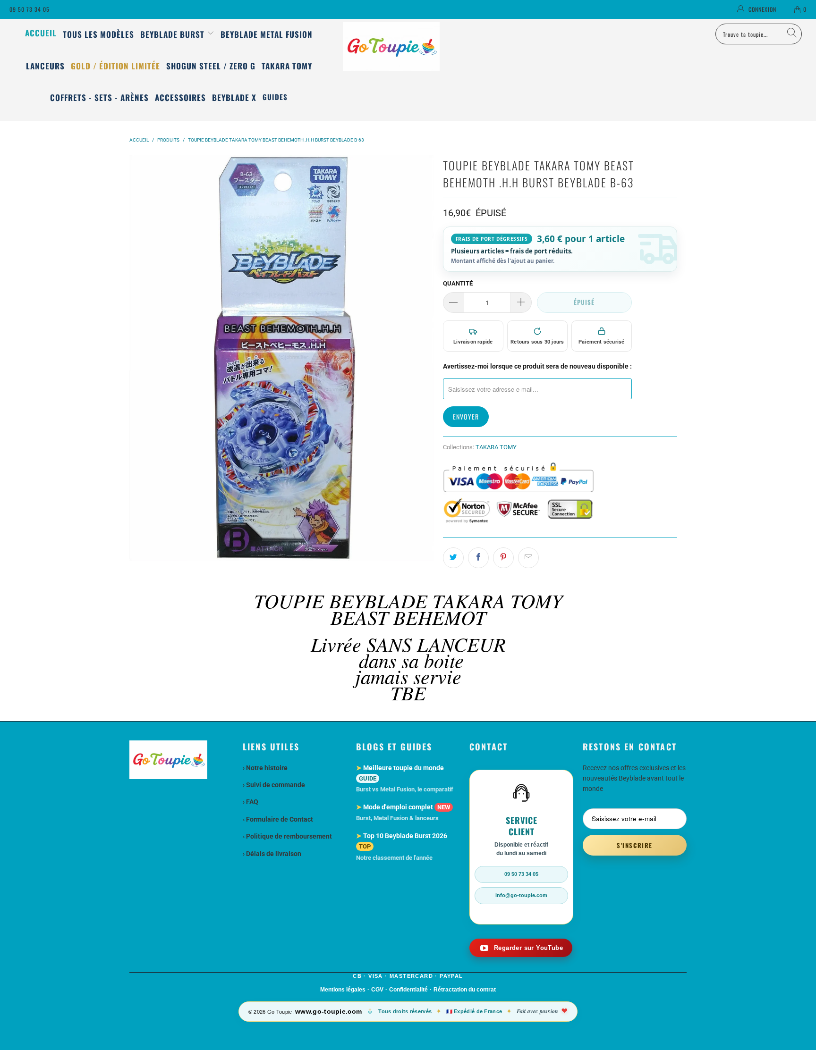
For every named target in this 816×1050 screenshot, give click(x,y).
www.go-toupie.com (328, 1011)
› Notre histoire (265, 768)
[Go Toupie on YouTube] (520, 948)
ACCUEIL (41, 33)
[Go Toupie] (408, 46)
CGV (377, 989)
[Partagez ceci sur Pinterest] (503, 557)
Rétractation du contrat (465, 989)
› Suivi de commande (274, 785)
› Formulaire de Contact (278, 819)
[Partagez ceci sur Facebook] (478, 557)
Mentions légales (343, 989)
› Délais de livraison (272, 853)
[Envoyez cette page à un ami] (528, 557)
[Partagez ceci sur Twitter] (453, 557)
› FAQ (250, 802)
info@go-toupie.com (521, 895)
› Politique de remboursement (287, 836)
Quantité (458, 283)
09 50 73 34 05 (29, 9)
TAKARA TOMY (496, 447)
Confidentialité (408, 989)
